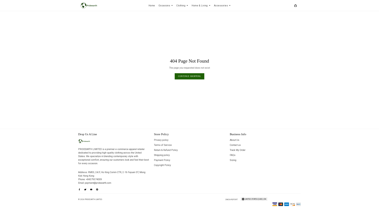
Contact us (235, 145)
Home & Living (200, 5)
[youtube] (92, 189)
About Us (234, 140)
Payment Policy (162, 160)
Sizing (233, 160)
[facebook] (80, 189)
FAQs (232, 155)
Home (151, 5)
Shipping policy (162, 155)
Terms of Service (163, 145)
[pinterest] (98, 189)
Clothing (180, 5)
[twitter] (86, 189)
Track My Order (237, 150)
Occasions (164, 5)
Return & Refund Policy (166, 150)
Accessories (221, 5)
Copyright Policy (162, 165)
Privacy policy (161, 140)
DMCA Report (231, 200)
